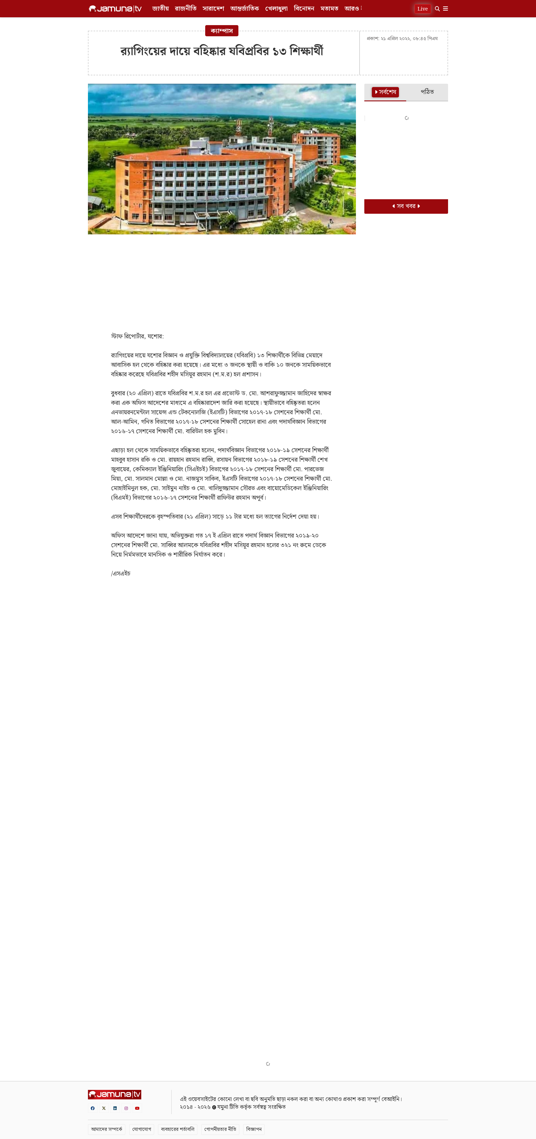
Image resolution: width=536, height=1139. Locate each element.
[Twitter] (104, 1108)
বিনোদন (304, 9)
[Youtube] (137, 1108)
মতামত (329, 9)
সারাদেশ (213, 9)
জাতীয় (160, 9)
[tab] (385, 93)
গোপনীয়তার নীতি (220, 1129)
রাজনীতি (186, 9)
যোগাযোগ (141, 1129)
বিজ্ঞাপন (254, 1129)
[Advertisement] (222, 279)
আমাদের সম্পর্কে (106, 1129)
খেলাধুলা (276, 9)
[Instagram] (126, 1108)
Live (423, 9)
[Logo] (115, 9)
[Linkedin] (115, 1108)
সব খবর (406, 206)
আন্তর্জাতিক (244, 9)
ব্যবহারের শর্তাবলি (177, 1129)
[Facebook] (92, 1108)
